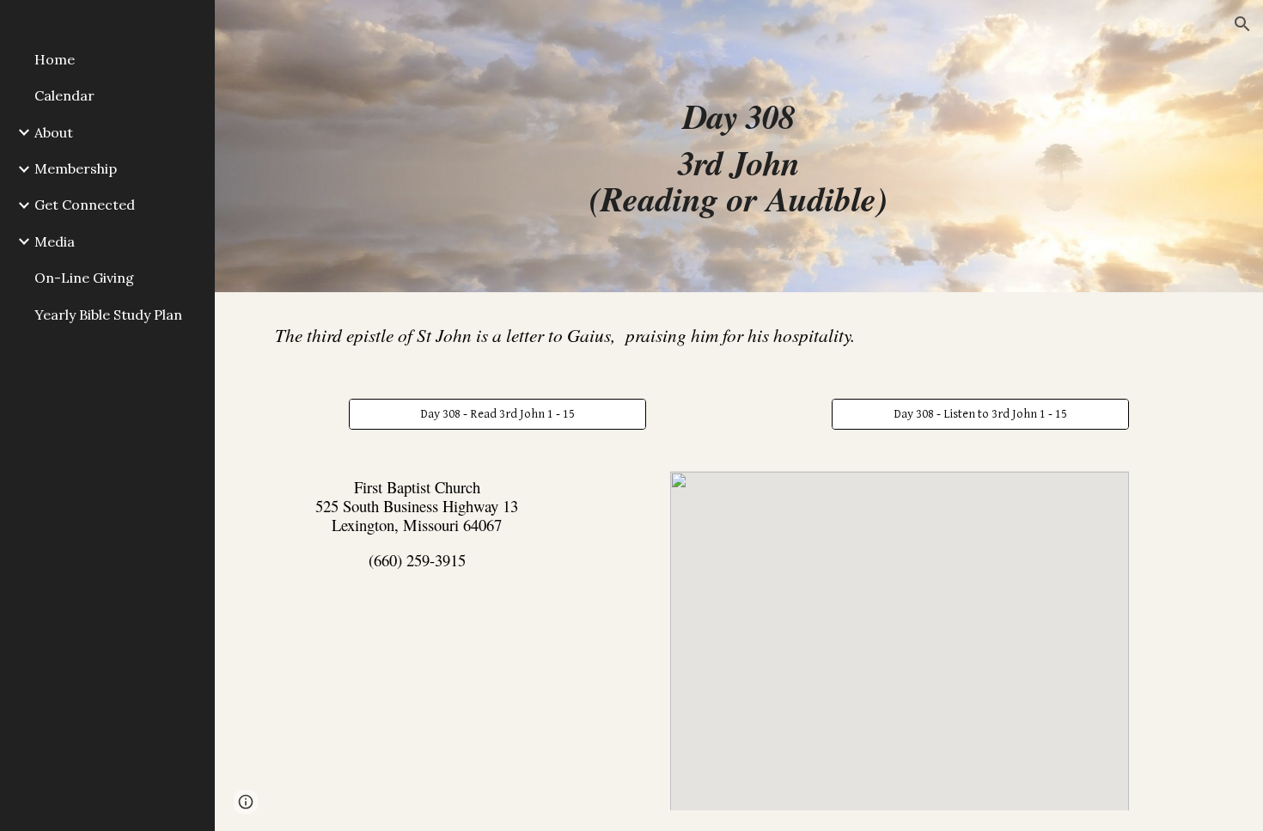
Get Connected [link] (84, 204)
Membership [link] (75, 168)
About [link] (53, 132)
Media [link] (54, 241)
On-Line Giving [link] (84, 277)
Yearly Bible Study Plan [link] (108, 314)
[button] (1242, 24)
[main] (738, 146)
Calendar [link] (64, 95)
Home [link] (54, 59)
